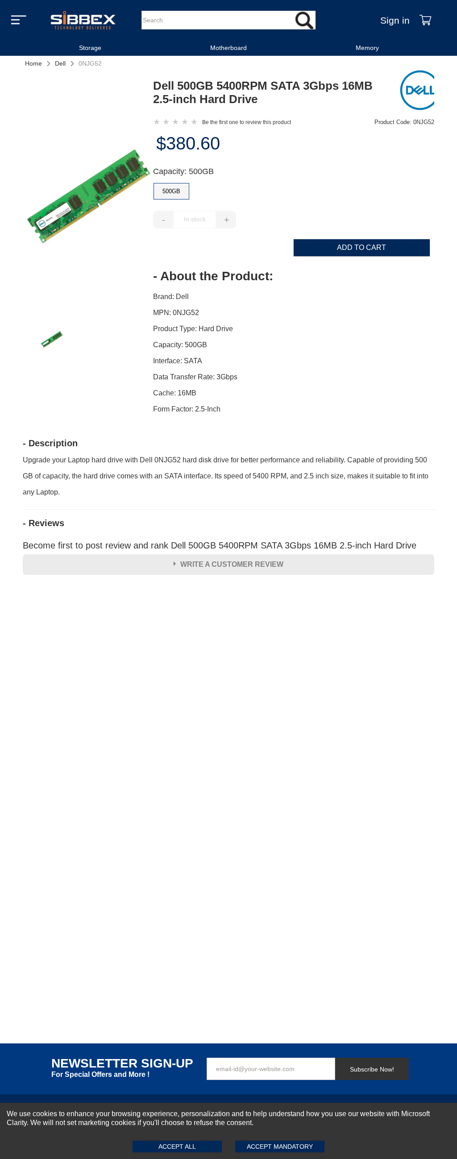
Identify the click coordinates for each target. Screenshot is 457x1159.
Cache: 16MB (174, 393)
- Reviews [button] (43, 523)
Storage (90, 47)
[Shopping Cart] (425, 20)
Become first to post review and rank (219, 545)
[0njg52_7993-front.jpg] (88, 197)
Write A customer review (231, 564)
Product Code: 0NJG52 (404, 122)
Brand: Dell (171, 296)
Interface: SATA (177, 361)
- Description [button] (50, 443)
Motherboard (228, 47)
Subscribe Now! (372, 1069)
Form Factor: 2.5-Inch (186, 409)
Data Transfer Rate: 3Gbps (195, 377)
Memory (367, 47)
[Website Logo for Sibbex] (83, 20)
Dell (60, 63)
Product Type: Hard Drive (193, 328)
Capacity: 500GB (183, 171)
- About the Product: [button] (213, 276)
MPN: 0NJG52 (176, 312)
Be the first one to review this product (246, 122)
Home (33, 63)
